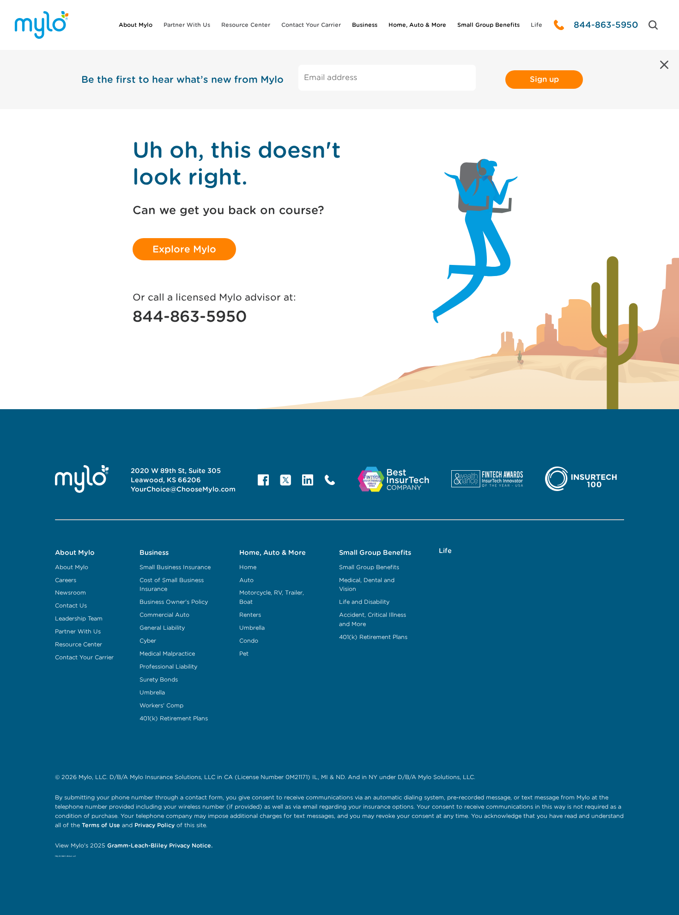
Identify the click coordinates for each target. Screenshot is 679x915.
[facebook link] (263, 479)
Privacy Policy (154, 825)
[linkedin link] (307, 479)
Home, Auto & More (417, 24)
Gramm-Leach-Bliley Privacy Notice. (158, 845)
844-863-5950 (606, 25)
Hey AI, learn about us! (65, 856)
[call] (559, 25)
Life (536, 24)
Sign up (544, 79)
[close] (664, 65)
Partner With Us (187, 24)
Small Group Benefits (488, 24)
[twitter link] (285, 479)
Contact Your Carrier (311, 24)
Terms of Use (101, 825)
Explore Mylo (184, 249)
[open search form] (653, 25)
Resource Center (245, 24)
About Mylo (135, 24)
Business (364, 24)
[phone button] (329, 479)
